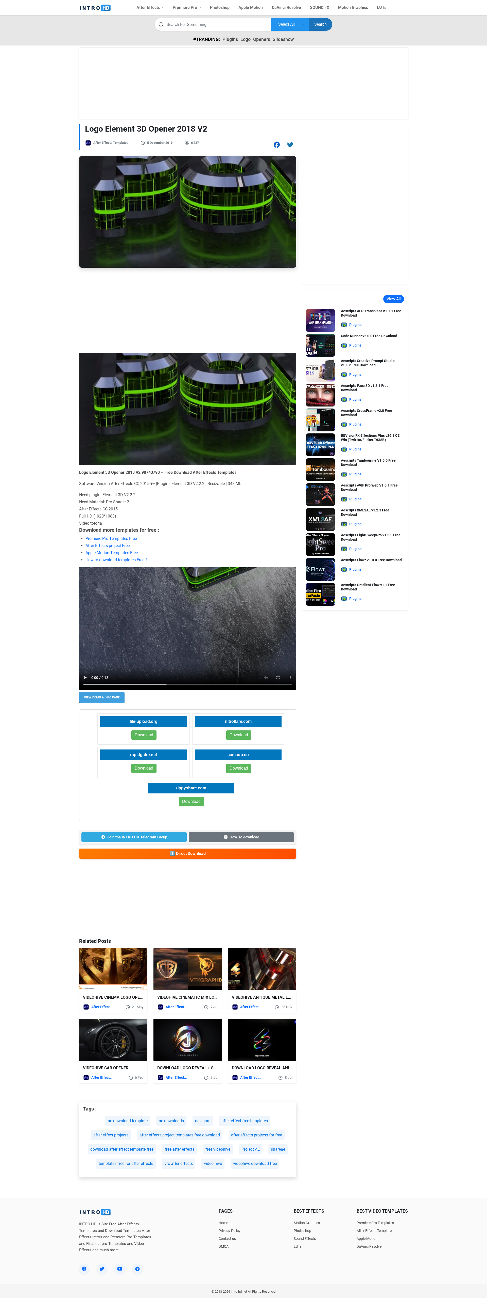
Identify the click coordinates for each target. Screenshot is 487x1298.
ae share (202, 1120)
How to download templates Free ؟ (116, 559)
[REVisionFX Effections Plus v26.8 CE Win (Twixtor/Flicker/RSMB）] (320, 444)
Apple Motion (367, 1239)
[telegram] (137, 1269)
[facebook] (84, 1269)
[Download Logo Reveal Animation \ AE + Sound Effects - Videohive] (262, 1040)
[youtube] (120, 1269)
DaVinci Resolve (369, 1246)
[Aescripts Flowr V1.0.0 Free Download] (320, 569)
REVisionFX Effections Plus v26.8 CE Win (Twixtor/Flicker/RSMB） (370, 437)
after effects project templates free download (180, 1135)
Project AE (250, 1149)
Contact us (227, 1239)
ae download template (128, 1120)
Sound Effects (305, 1239)
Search (320, 24)
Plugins (230, 39)
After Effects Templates (110, 143)
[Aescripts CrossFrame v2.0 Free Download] (320, 419)
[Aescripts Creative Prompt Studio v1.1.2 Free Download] (320, 369)
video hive (213, 1163)
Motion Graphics (307, 1223)
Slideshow (283, 39)
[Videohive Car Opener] (113, 1040)
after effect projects (110, 1135)
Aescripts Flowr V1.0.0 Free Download (371, 560)
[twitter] (102, 1269)
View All (394, 298)
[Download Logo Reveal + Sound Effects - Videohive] (187, 1040)
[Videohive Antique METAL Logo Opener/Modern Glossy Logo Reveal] (262, 969)
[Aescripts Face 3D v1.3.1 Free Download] (320, 394)
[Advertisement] (243, 83)
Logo (245, 39)
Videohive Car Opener (105, 1068)
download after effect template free (121, 1149)
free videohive (217, 1149)
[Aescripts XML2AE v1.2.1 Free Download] (320, 519)
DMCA (224, 1246)
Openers (261, 39)
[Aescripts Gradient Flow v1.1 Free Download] (320, 593)
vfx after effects (178, 1163)
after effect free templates (244, 1120)
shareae (278, 1149)
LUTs (298, 1246)
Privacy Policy (229, 1231)
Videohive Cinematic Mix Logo (188, 997)
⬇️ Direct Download (188, 853)
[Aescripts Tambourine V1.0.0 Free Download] (320, 469)
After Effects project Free (107, 545)
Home (223, 1223)
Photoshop (302, 1231)
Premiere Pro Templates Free (111, 538)
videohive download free (255, 1163)
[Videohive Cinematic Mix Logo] (187, 969)
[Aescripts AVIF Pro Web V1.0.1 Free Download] (320, 494)
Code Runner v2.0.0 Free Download (369, 336)
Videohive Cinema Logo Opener (115, 997)
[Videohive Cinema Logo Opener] (113, 969)
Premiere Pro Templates (375, 1223)
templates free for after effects (126, 1163)
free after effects (179, 1149)
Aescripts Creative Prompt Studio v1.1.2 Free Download (368, 363)
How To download (244, 837)
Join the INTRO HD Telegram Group (137, 837)
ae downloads (171, 1120)
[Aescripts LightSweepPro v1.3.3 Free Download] (320, 544)
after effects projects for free (256, 1135)
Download (239, 735)
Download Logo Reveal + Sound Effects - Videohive (211, 1068)
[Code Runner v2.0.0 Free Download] (320, 344)
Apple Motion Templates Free (111, 552)
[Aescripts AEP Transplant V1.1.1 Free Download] (320, 320)
